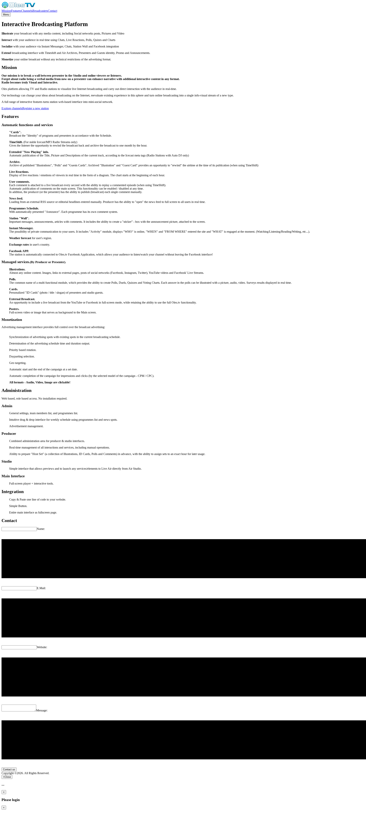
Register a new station (35, 108)
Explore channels (12, 108)
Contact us (9, 769)
